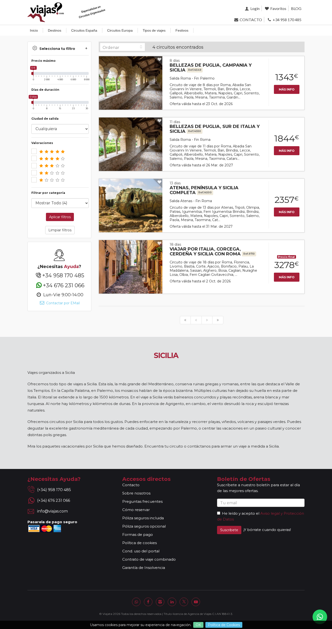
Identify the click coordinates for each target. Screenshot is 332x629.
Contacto (131, 485)
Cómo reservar (136, 509)
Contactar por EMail (62, 303)
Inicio (34, 30)
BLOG (296, 8)
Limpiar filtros (59, 230)
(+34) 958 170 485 (54, 489)
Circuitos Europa (120, 30)
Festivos (181, 30)
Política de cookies (139, 542)
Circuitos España (84, 30)
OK (198, 625)
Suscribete (229, 530)
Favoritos (278, 8)
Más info (287, 89)
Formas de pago (137, 534)
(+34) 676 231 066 (53, 500)
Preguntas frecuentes (142, 501)
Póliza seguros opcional (144, 526)
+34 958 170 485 (286, 19)
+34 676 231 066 (63, 285)
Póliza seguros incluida (143, 518)
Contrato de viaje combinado (149, 559)
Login (254, 8)
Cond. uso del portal (140, 551)
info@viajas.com (52, 511)
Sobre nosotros (136, 493)
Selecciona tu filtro (57, 48)
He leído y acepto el (240, 513)
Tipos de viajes (154, 30)
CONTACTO (250, 19)
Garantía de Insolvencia (143, 567)
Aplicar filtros (60, 217)
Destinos (54, 30)
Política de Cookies (224, 625)
